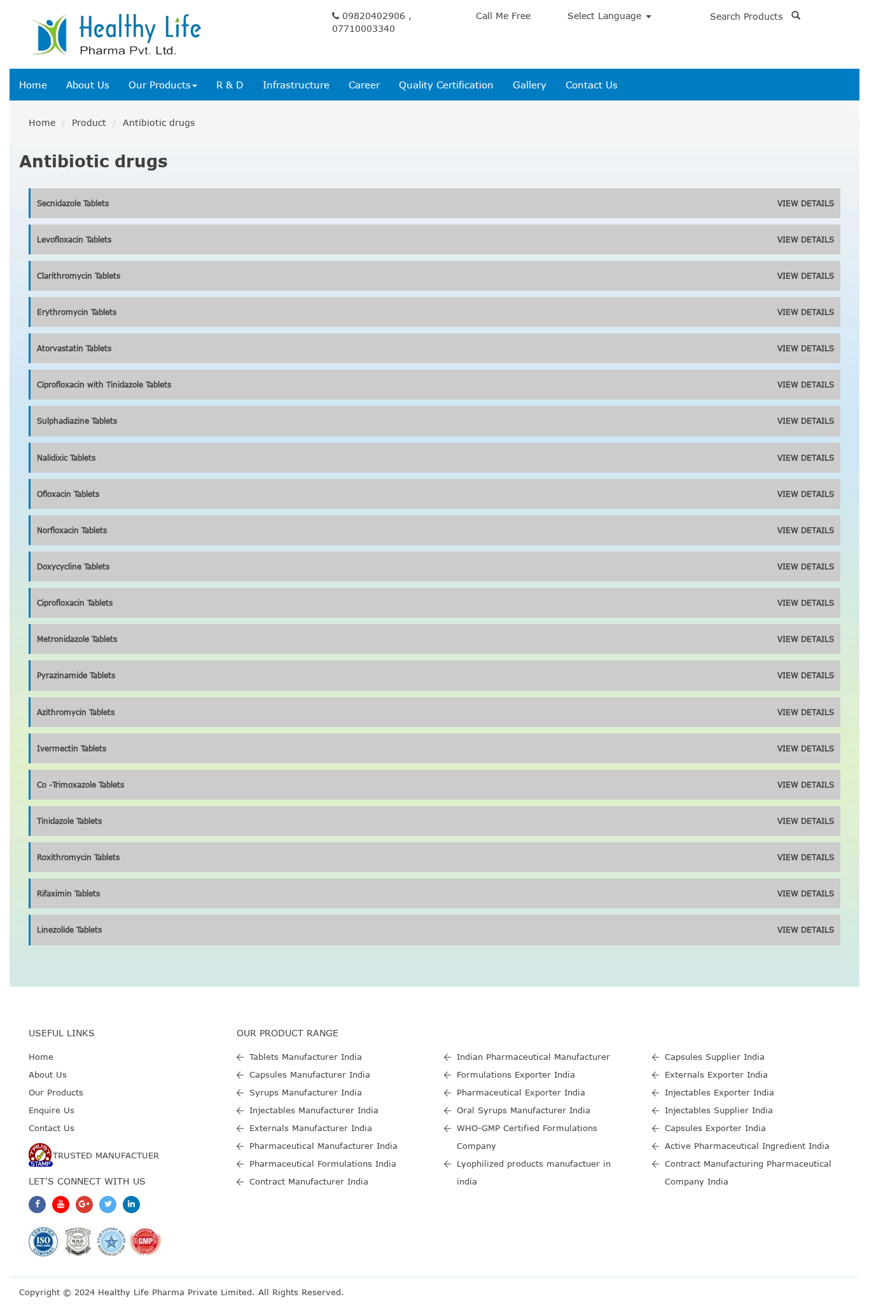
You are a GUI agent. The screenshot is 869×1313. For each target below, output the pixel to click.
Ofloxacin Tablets (68, 493)
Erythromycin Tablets (76, 311)
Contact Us (592, 84)
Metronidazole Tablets (77, 638)
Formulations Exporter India (516, 1074)
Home (33, 84)
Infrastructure (296, 84)
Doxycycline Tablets (73, 566)
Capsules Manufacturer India (309, 1074)
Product (89, 122)
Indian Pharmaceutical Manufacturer (533, 1057)
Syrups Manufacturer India (305, 1092)
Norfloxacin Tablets (72, 529)
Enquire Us (51, 1110)
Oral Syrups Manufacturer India (523, 1110)
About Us (87, 84)
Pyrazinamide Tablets (76, 674)
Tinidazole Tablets (69, 820)
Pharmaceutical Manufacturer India (323, 1146)
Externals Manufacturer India (310, 1128)
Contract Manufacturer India (308, 1181)
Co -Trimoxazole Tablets (80, 784)
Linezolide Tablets (69, 929)
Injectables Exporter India (719, 1092)
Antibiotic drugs (159, 122)
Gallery (529, 84)
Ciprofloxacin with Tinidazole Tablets (104, 384)
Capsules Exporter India (715, 1128)
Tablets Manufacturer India (305, 1057)
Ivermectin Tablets (71, 748)
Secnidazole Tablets (73, 202)
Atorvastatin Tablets (74, 348)
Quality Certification (446, 84)
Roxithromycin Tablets (78, 856)
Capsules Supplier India (715, 1057)
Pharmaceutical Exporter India (521, 1092)
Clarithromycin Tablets (78, 275)
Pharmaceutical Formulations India (322, 1163)
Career (364, 84)
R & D (230, 84)
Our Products (160, 84)
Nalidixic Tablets (66, 457)
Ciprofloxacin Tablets (75, 602)
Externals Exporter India (716, 1074)
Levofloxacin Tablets (74, 239)
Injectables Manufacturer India (314, 1110)
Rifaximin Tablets (68, 893)
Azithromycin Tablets (76, 711)
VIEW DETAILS (805, 202)
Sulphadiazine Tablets (77, 420)
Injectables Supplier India (719, 1110)
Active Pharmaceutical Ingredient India (747, 1146)
